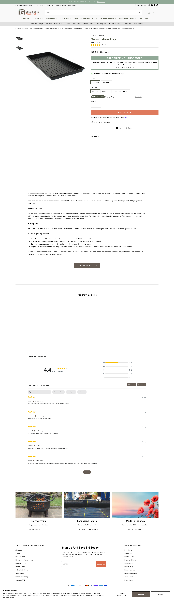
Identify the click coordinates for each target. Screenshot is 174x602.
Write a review (142, 384)
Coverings (50, 18)
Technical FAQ (20, 580)
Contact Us (128, 553)
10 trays (95, 91)
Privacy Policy (8, 598)
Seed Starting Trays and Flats (110, 29)
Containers (64, 18)
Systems (38, 18)
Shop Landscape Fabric (87, 529)
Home (18, 29)
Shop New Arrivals (38, 529)
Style (93, 78)
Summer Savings (37, 24)
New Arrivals (138, 24)
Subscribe (101, 564)
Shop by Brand (20, 566)
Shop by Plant (88, 24)
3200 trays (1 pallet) (120, 91)
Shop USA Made (135, 529)
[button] (117, 362)
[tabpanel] (87, 432)
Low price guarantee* (102, 122)
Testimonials (20, 573)
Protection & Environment (84, 18)
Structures (25, 18)
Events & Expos (21, 563)
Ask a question (132, 384)
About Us (19, 550)
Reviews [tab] (33, 385)
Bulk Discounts (20, 556)
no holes (95, 82)
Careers (18, 553)
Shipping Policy (129, 563)
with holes (106, 82)
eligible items (152, 62)
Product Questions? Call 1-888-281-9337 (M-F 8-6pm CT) (35, 5)
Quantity (94, 101)
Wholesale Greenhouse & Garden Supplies (35, 29)
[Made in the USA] (135, 505)
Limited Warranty (130, 570)
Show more (87, 472)
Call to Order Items (22, 570)
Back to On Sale (88, 265)
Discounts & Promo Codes (24, 560)
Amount (94, 87)
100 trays (105, 91)
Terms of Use (128, 577)
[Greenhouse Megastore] (29, 12)
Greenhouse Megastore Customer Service (56, 252)
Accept (141, 594)
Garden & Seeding (107, 18)
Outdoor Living (145, 18)
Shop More (134, 58)
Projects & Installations (54, 24)
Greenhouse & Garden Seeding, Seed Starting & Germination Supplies (74, 29)
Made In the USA (114, 24)
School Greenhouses (73, 24)
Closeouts (127, 24)
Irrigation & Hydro (126, 18)
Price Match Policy (130, 560)
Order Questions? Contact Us (66, 5)
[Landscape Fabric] (87, 505)
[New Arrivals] (39, 505)
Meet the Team (129, 556)
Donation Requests (130, 573)
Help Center (128, 550)
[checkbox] (82, 392)
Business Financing (22, 577)
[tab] (45, 385)
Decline (160, 594)
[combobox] (93, 12)
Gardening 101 (101, 24)
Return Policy (128, 566)
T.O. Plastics (98, 36)
